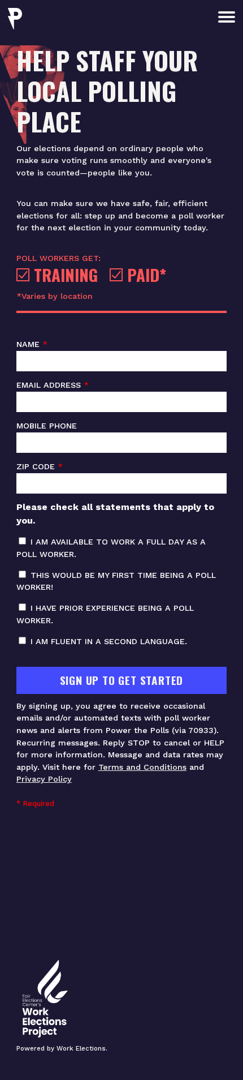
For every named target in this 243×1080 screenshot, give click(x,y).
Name (31, 344)
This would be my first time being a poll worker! (116, 581)
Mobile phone (46, 425)
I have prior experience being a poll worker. (105, 614)
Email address (52, 384)
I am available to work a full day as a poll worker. (111, 548)
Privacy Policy (44, 778)
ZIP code (39, 466)
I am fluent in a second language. (107, 641)
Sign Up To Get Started (122, 680)
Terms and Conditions (142, 767)
